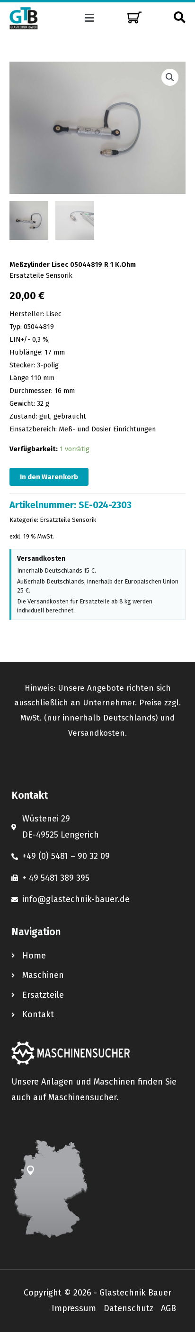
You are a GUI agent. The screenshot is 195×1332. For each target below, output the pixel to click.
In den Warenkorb (49, 477)
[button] (89, 18)
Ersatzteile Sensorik (40, 275)
